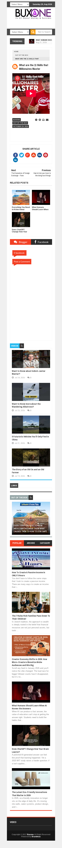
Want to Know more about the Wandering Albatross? (26, 405)
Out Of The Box (21, 55)
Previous (13, 519)
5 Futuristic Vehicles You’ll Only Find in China (30, 438)
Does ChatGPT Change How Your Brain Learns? (30, 750)
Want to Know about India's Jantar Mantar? (28, 372)
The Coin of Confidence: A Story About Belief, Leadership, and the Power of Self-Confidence (30, 528)
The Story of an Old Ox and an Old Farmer (28, 471)
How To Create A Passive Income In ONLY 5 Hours (28, 574)
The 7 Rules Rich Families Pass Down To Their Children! (31, 617)
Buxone (16, 120)
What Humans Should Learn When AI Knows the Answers (29, 707)
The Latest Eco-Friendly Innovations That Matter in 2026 (29, 794)
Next (48, 519)
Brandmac (36, 837)
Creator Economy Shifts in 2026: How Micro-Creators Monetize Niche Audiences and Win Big (29, 662)
